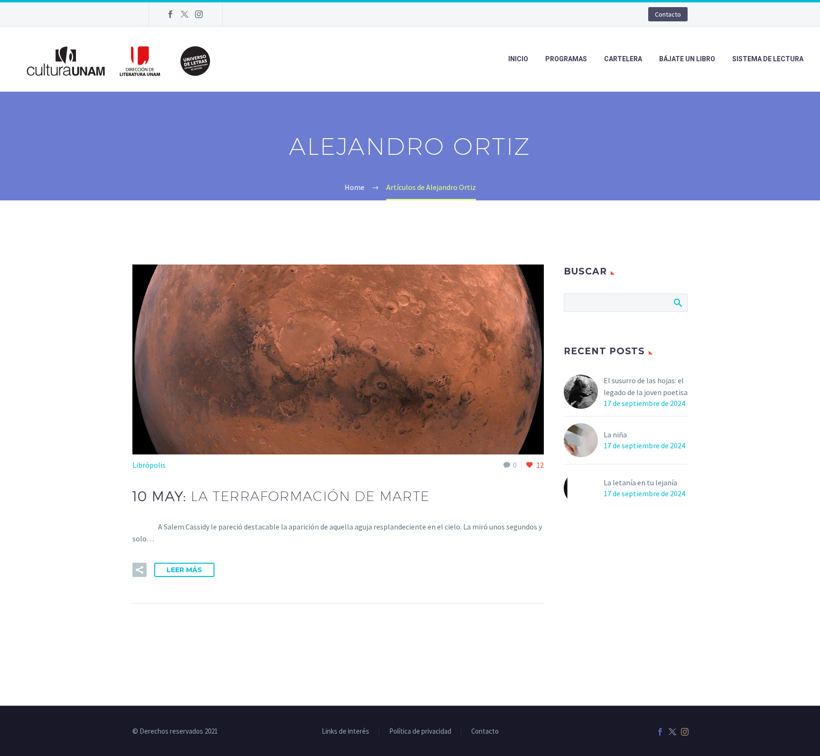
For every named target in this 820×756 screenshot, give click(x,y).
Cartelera (623, 59)
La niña (615, 434)
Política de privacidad (420, 731)
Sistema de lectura (767, 59)
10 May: (281, 496)
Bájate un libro (687, 59)
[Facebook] (170, 14)
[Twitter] (184, 14)
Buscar (677, 302)
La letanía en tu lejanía (640, 482)
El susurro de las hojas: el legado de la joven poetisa (646, 386)
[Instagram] (199, 14)
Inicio (518, 59)
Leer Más (184, 570)
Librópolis (149, 465)
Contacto (668, 14)
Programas (566, 59)
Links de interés (345, 731)
